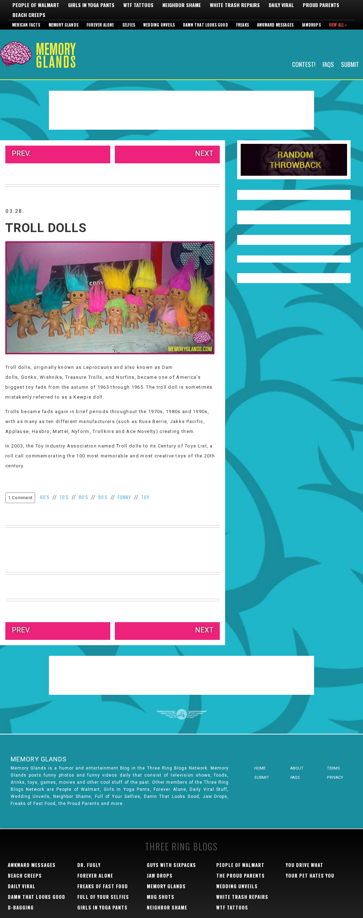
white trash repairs (242, 896)
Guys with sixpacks (171, 864)
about (296, 768)
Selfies (128, 25)
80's (83, 497)
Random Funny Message (294, 160)
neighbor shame (167, 907)
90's (103, 497)
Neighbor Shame (181, 5)
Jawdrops (311, 25)
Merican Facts (26, 25)
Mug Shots (160, 896)
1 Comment (20, 497)
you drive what (304, 864)
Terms (333, 768)
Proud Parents (321, 5)
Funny (124, 497)
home (260, 768)
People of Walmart (35, 5)
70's (64, 497)
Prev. (21, 153)
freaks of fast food (102, 886)
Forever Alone (100, 25)
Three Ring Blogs (181, 846)
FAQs (328, 64)
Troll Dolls (45, 228)
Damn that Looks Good (205, 25)
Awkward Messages (275, 25)
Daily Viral (281, 5)
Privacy (335, 777)
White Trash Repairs (235, 5)
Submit (350, 64)
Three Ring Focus (181, 714)
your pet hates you (310, 875)
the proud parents (240, 875)
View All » (338, 25)
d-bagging (21, 907)
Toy (145, 497)
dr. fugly (89, 864)
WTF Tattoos (138, 5)
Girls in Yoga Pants (91, 5)
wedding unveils (237, 886)
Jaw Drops (160, 875)
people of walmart (240, 864)
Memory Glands (64, 25)
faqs (295, 777)
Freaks (242, 25)
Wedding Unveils (159, 25)
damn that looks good (36, 896)
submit (261, 777)
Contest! (303, 64)
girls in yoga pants (102, 907)
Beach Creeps (28, 14)
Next (204, 153)
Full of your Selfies (103, 896)
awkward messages (32, 864)
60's (45, 497)
